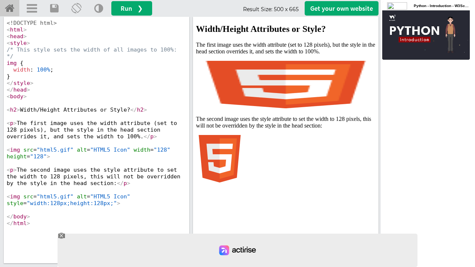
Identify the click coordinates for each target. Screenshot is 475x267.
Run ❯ (132, 8)
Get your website (341, 8)
